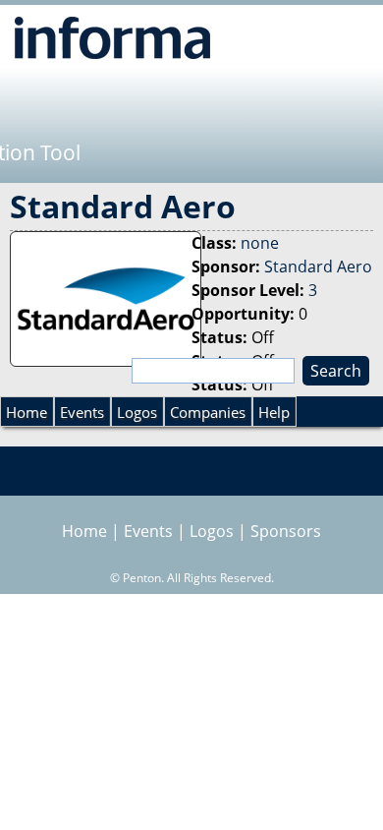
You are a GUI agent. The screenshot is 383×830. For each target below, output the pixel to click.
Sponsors (285, 531)
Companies (208, 412)
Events (82, 412)
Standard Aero (318, 266)
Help (274, 412)
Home (26, 412)
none (260, 243)
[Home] (112, 37)
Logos (137, 412)
